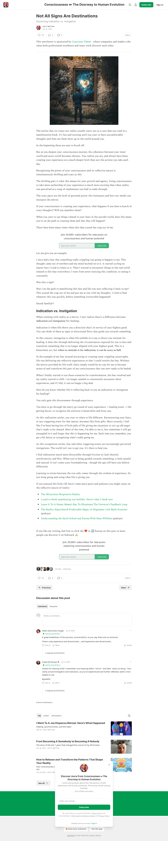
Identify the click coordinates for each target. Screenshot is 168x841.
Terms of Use (97, 813)
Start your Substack (77, 829)
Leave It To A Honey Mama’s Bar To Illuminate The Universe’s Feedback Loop (84, 504)
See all (41, 783)
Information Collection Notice (83, 816)
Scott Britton (48, 26)
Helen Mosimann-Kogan (53, 630)
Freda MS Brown (49, 662)
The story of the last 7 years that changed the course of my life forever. (68, 745)
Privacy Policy (104, 816)
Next (123, 587)
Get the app (97, 829)
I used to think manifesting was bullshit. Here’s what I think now (77, 499)
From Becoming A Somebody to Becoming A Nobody (67, 741)
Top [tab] (39, 715)
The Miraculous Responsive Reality (60, 494)
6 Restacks (67, 569)
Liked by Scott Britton (52, 634)
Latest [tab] (46, 715)
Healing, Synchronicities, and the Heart (53, 726)
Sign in (159, 4)
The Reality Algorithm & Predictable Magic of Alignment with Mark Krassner (84, 509)
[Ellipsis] (130, 630)
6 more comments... (44, 702)
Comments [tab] (42, 606)
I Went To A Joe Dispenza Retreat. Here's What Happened (70, 723)
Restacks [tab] (53, 606)
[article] (84, 728)
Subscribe (146, 4)
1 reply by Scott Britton (55, 653)
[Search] (130, 4)
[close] (109, 765)
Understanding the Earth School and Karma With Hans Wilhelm (76, 518)
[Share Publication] (135, 4)
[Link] (32, 311)
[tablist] (47, 606)
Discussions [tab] (56, 715)
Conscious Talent (81, 42)
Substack (71, 835)
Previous (46, 587)
